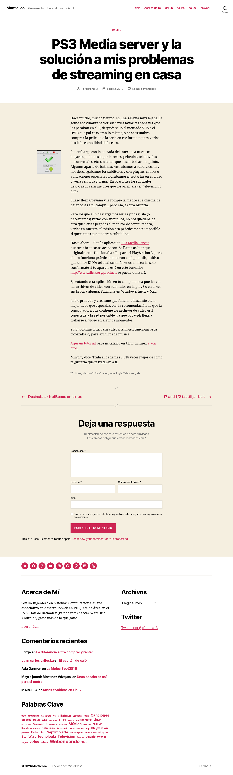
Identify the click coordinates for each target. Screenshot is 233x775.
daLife (180, 8)
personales (76, 728)
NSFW (97, 724)
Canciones (100, 715)
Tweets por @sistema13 (139, 628)
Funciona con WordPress (66, 766)
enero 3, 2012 (115, 88)
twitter (101, 736)
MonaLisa (63, 725)
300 (23, 716)
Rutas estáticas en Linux (62, 690)
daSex (192, 8)
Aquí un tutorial (83, 343)
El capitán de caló (73, 660)
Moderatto (53, 725)
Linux (78, 373)
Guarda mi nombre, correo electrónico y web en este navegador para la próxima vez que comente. (118, 516)
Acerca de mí (152, 8)
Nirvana (87, 724)
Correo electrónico (129, 482)
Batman (65, 715)
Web (73, 497)
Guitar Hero (84, 719)
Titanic (80, 737)
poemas (25, 733)
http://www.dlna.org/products (94, 273)
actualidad (33, 715)
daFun (169, 8)
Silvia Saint (91, 732)
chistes (26, 719)
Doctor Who (40, 719)
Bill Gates (78, 716)
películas (48, 728)
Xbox (139, 373)
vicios (34, 742)
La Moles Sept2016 (61, 669)
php (87, 728)
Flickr (62, 719)
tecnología (116, 373)
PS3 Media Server (135, 243)
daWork (205, 8)
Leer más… (30, 627)
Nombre (76, 482)
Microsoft (88, 373)
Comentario (78, 451)
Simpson (103, 732)
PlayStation (101, 373)
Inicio (137, 8)
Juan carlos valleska (37, 660)
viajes (24, 742)
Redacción (38, 732)
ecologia (53, 720)
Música (75, 724)
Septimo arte (57, 732)
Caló (86, 716)
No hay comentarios (143, 88)
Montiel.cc (15, 8)
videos (44, 742)
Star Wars (28, 736)
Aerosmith (46, 716)
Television (129, 373)
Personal (61, 728)
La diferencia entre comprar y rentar (64, 652)
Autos (56, 716)
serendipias (76, 732)
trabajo (90, 736)
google (71, 720)
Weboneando (65, 741)
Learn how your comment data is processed (100, 539)
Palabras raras (30, 728)
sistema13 (92, 88)
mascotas (26, 724)
